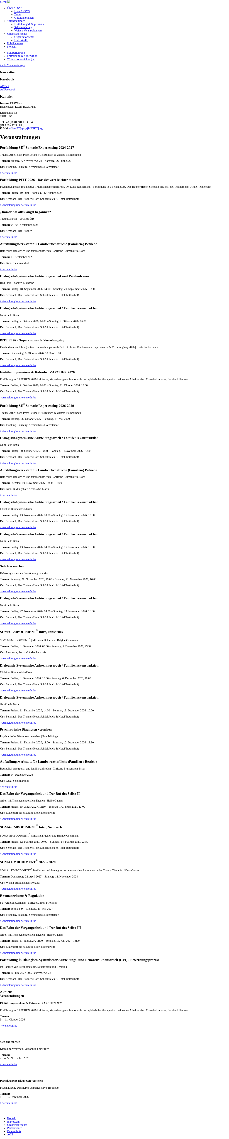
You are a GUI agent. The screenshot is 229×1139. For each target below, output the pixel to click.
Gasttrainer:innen (24, 17)
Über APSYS (15, 7)
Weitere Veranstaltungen (28, 30)
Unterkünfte (21, 40)
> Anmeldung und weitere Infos (18, 204)
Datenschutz (14, 1131)
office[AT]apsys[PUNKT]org (26, 128)
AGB (10, 1134)
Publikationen (15, 43)
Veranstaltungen (16, 20)
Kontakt (11, 46)
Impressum (13, 1121)
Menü (3, 1)
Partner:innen (14, 1128)
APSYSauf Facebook (7, 88)
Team (17, 14)
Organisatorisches (17, 33)
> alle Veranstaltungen (12, 65)
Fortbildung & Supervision (29, 24)
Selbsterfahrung (23, 27)
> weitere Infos (8, 172)
